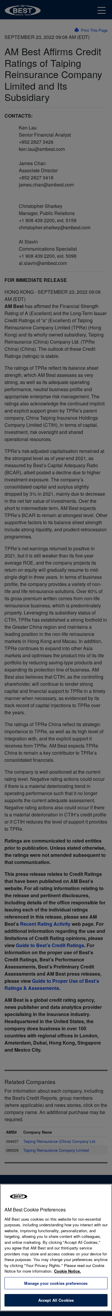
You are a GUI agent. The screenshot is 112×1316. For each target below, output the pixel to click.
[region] (56, 1247)
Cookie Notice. (67, 1271)
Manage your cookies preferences (56, 1283)
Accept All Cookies (56, 1300)
